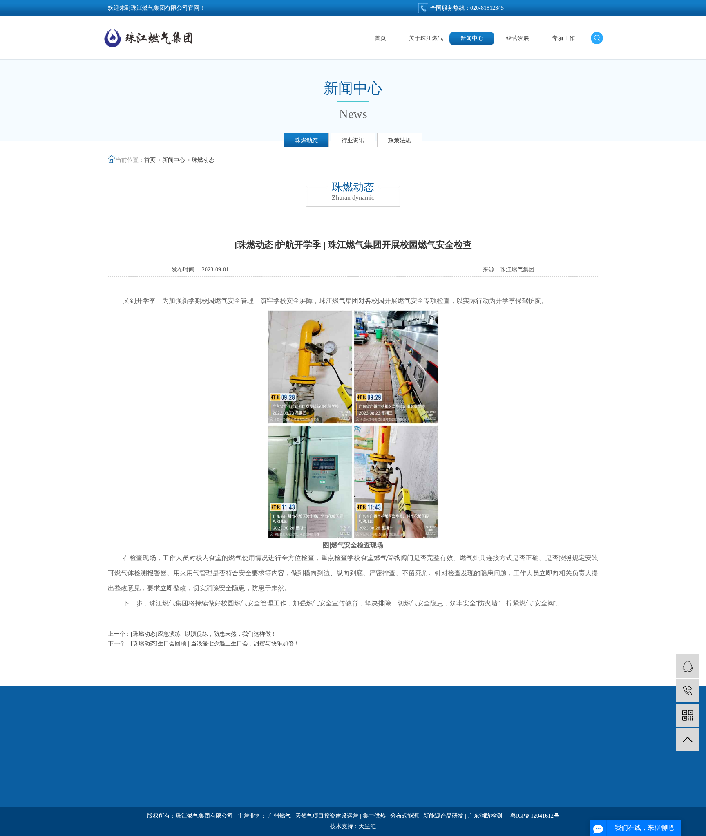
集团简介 (119, 761)
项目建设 (282, 805)
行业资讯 (353, 140)
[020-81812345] (687, 690)
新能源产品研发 (443, 816)
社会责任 (282, 761)
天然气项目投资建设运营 (326, 816)
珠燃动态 (306, 140)
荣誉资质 (119, 805)
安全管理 (364, 790)
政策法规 (399, 140)
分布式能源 (404, 816)
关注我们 (449, 745)
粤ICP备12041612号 (534, 816)
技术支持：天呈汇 (353, 826)
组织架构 (119, 790)
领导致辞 (119, 775)
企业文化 (364, 775)
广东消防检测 (485, 816)
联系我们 (364, 805)
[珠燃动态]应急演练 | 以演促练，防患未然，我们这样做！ (204, 634)
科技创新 (282, 775)
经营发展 (517, 38)
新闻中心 (471, 38)
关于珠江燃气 (426, 38)
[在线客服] (687, 666)
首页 (380, 38)
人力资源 (364, 761)
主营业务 (282, 790)
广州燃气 (279, 816)
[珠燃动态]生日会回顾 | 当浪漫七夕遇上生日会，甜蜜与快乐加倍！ (215, 644)
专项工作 (563, 38)
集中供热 (374, 816)
